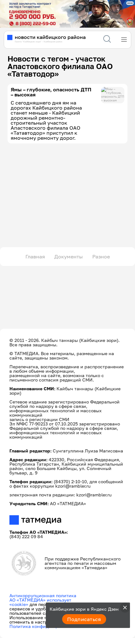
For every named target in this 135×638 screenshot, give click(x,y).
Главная (35, 256)
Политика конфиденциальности (44, 626)
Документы (68, 256)
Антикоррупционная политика (42, 595)
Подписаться (84, 619)
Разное (101, 256)
